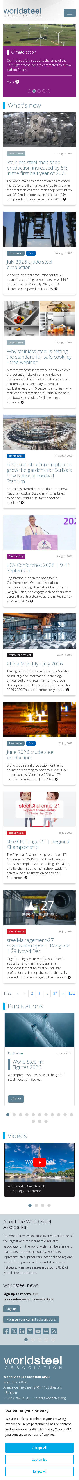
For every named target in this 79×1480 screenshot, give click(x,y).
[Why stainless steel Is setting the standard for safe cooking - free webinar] (39, 318)
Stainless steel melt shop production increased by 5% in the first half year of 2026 (37, 168)
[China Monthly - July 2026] (39, 631)
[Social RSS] (54, 1330)
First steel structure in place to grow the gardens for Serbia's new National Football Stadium (39, 472)
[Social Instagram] (30, 1330)
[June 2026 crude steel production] (39, 719)
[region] (39, 1442)
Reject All (39, 1471)
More (13, 81)
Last (72, 993)
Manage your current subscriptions (31, 1319)
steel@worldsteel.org (51, 1398)
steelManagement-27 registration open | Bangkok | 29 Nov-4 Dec (38, 945)
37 (55, 993)
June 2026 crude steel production (30, 755)
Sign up (11, 1309)
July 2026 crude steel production (29, 264)
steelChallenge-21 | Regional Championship (38, 844)
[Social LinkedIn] (22, 1330)
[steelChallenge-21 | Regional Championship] (39, 809)
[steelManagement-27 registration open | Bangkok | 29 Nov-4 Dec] (39, 907)
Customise (39, 1459)
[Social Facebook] (7, 1330)
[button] (8, 1114)
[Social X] (14, 1330)
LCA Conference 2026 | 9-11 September (38, 567)
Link (17, 1099)
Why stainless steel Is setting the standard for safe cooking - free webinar (39, 357)
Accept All (39, 1448)
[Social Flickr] (46, 1330)
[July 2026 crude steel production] (39, 229)
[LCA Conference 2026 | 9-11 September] (39, 532)
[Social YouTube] (38, 1330)
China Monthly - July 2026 (35, 663)
